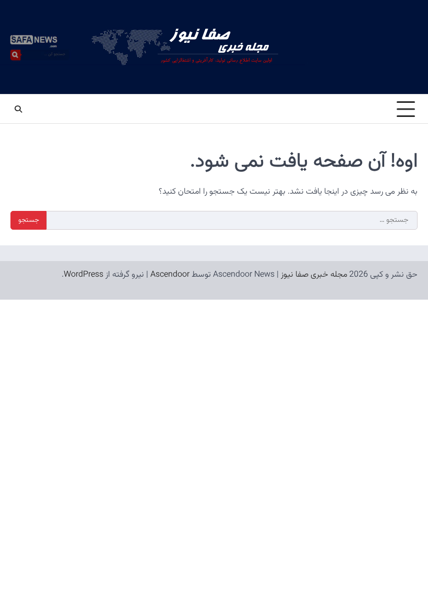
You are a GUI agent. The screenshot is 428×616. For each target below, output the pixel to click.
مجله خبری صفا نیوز (314, 274)
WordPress (83, 274)
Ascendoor (169, 274)
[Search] (18, 109)
